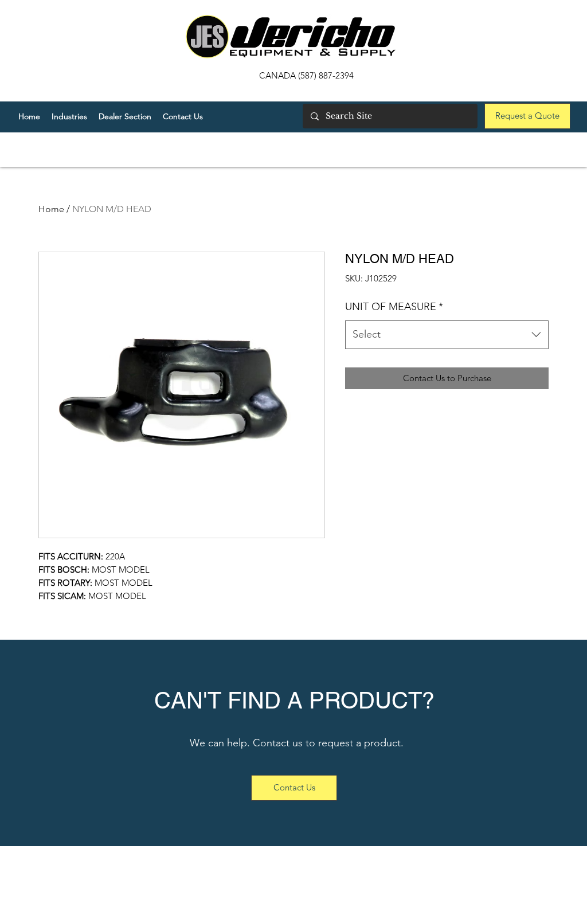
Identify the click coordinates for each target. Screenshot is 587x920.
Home (51, 208)
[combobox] (447, 334)
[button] (125, 116)
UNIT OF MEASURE (394, 306)
